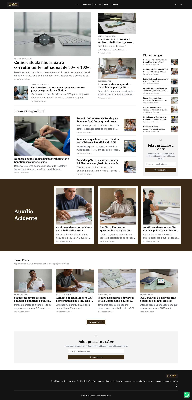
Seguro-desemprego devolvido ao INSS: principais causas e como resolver (116, 300)
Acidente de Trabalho (65, 295)
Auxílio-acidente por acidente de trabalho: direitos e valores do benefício (74, 230)
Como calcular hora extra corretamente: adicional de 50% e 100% (52, 65)
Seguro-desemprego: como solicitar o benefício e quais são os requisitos (33, 300)
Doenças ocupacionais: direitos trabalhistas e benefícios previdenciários (41, 160)
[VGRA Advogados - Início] (38, 4)
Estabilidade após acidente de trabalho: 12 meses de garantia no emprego (155, 119)
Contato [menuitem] (115, 4)
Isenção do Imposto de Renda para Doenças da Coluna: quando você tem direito (97, 121)
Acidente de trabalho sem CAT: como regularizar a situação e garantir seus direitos (74, 300)
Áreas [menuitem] (106, 4)
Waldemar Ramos (23, 79)
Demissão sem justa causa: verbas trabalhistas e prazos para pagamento (115, 42)
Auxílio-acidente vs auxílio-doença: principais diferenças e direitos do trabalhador (161, 230)
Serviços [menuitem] (97, 4)
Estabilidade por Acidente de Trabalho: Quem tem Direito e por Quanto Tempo (155, 90)
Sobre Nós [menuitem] (87, 4)
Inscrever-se (162, 170)
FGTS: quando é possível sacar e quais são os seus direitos (158, 299)
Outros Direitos (104, 81)
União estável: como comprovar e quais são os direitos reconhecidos (153, 128)
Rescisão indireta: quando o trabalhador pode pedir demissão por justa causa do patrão (115, 88)
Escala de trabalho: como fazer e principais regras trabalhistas (155, 81)
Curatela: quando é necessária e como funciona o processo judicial (155, 71)
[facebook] (176, 385)
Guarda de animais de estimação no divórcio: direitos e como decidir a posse (155, 109)
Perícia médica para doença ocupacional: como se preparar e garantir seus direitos (57, 89)
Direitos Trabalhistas (23, 58)
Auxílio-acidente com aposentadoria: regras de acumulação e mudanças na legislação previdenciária (116, 232)
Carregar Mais (94, 322)
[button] (176, 4)
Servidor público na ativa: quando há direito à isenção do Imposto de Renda (97, 163)
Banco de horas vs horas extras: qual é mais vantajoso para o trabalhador (155, 100)
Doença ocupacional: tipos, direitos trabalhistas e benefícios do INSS (98, 141)
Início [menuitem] (77, 4)
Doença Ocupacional (39, 85)
